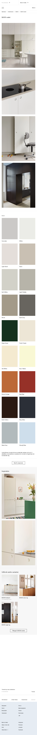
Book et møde (5, 722)
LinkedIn (20, 727)
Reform (33, 7)
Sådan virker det (5, 725)
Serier (3, 708)
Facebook (20, 729)
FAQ (3, 727)
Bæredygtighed (22, 708)
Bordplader (4, 710)
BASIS (17, 11)
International (4, 699)
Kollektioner (10, 11)
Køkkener (4, 11)
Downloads (20, 713)
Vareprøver (4, 713)
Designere (4, 705)
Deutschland (24, 699)
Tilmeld (33, 691)
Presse (19, 710)
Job (19, 715)
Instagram (20, 722)
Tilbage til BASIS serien (18, 630)
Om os (19, 705)
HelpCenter (4, 729)
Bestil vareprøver (18, 463)
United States (14, 699)
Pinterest (20, 725)
